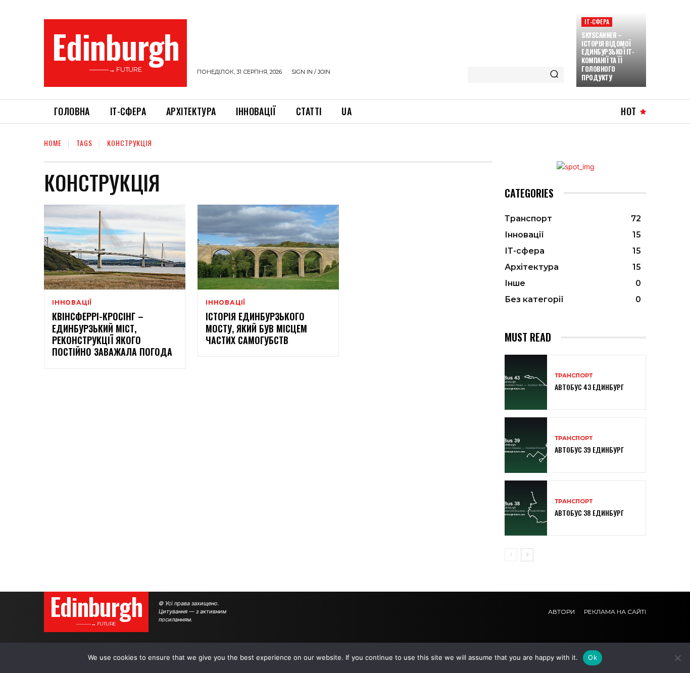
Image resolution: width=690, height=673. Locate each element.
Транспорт (574, 375)
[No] (677, 658)
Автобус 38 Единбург (589, 512)
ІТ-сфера (596, 21)
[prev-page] (511, 554)
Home (53, 142)
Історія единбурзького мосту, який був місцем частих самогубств (256, 328)
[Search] (554, 75)
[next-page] (527, 554)
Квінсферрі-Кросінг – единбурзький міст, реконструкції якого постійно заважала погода (112, 334)
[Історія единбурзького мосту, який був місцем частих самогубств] (268, 247)
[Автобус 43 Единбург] (526, 382)
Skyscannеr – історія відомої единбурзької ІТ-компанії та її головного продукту (607, 56)
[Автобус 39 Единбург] (526, 444)
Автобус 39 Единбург (589, 449)
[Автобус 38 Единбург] (526, 508)
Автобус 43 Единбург (589, 386)
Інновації (72, 303)
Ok (592, 657)
